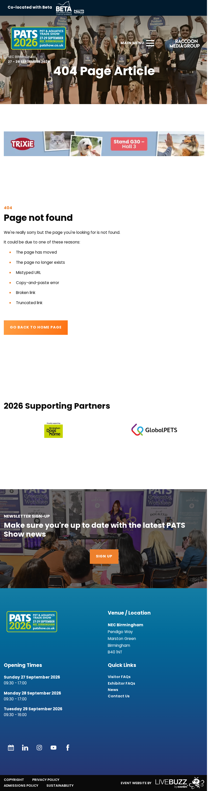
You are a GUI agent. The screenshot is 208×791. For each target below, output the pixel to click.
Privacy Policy (45, 780)
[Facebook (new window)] (68, 748)
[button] (104, 143)
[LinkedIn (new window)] (25, 748)
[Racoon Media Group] (183, 44)
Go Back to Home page (36, 327)
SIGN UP (104, 556)
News (113, 690)
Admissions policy (21, 785)
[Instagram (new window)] (39, 748)
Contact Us (119, 696)
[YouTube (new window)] (53, 748)
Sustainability (60, 785)
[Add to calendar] (11, 748)
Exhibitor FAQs (121, 683)
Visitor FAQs (119, 677)
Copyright (14, 780)
